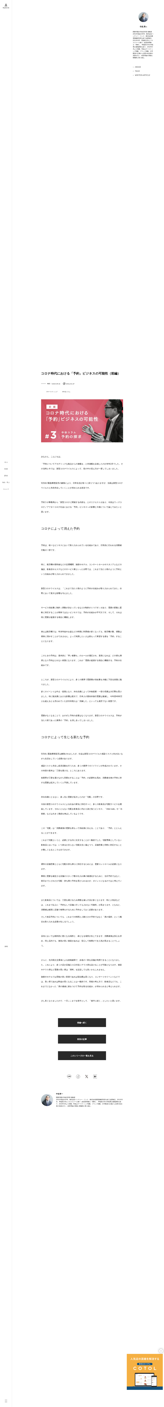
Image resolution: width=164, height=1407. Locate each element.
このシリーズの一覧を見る (82, 1056)
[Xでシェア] (86, 1076)
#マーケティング (52, 392)
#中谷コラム (66, 392)
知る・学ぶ (6, 482)
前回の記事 (82, 1039)
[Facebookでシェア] (78, 1077)
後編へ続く (82, 1023)
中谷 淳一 (143, 26)
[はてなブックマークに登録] (95, 1076)
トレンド (6, 489)
